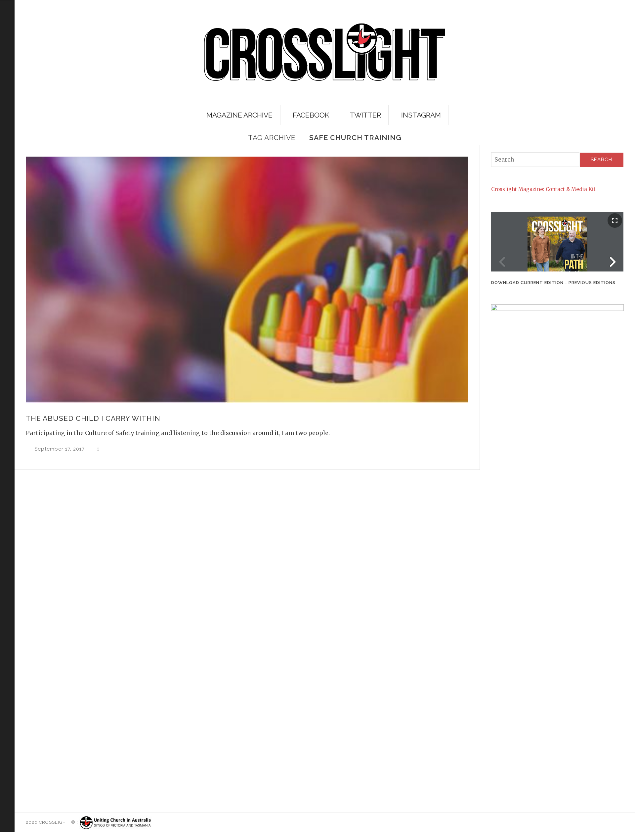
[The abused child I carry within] (247, 280)
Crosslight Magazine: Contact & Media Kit (543, 189)
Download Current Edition (527, 282)
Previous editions (592, 282)
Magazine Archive (239, 115)
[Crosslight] (324, 52)
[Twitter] (6, 81)
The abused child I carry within (93, 418)
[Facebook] (6, 92)
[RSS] (7, 25)
